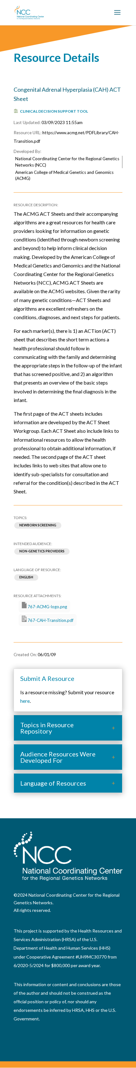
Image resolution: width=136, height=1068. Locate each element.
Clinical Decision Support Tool (54, 111)
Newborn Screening (37, 525)
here (25, 701)
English (26, 577)
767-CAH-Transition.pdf (50, 620)
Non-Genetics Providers (42, 551)
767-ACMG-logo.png (47, 606)
